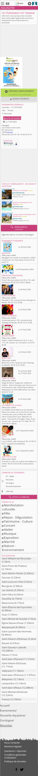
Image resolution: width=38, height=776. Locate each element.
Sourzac (6, 577)
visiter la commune (19, 497)
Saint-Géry (7, 594)
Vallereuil (7, 670)
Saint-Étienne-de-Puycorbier (17, 607)
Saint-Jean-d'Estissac (13, 675)
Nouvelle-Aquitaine (13, 486)
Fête (7, 513)
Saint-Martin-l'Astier (12, 573)
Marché (9, 542)
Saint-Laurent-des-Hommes (16, 631)
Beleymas (7, 679)
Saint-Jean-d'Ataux (11, 687)
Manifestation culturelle (13, 507)
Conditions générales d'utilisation (15, 756)
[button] (19, 93)
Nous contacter (12, 742)
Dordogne (10, 483)
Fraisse (5, 699)
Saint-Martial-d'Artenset (14, 692)
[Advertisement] (19, 41)
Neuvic (5, 654)
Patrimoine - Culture (18, 521)
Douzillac (7, 598)
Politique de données (15, 761)
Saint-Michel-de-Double (14, 618)
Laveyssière (8, 683)
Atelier (8, 529)
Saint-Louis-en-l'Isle (12, 581)
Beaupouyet (8, 627)
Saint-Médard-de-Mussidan (16, 558)
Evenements (8, 710)
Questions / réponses (15, 751)
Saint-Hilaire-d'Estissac (14, 663)
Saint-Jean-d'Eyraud (12, 659)
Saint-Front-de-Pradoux (14, 565)
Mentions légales (13, 746)
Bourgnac (7, 586)
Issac (4, 614)
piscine (10, 132)
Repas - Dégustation (18, 517)
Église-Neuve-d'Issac (13, 623)
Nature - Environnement (13, 548)
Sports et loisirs (12, 118)
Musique (10, 534)
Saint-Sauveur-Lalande (14, 647)
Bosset (5, 643)
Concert (9, 525)
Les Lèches (7, 590)
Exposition (11, 538)
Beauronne (8, 603)
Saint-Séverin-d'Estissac (14, 639)
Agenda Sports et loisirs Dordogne (18, 234)
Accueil (4, 705)
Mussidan (10, 480)
